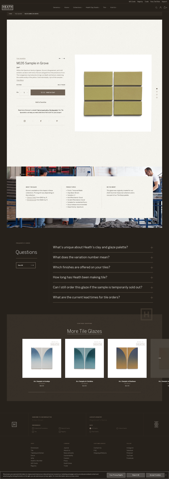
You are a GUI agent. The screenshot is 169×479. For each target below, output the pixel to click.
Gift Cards (132, 1)
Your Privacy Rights (116, 475)
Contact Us (97, 448)
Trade (146, 1)
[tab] (156, 88)
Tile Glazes (18, 13)
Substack (130, 450)
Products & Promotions (41, 428)
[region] (84, 475)
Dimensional (31, 200)
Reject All (135, 475)
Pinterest (130, 453)
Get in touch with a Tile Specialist (47, 110)
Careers (66, 458)
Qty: (18, 92)
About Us (67, 450)
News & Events (65, 428)
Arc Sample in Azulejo (42, 381)
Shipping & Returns (100, 453)
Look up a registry (96, 417)
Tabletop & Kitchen (37, 453)
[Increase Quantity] (27, 92)
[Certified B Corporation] (156, 424)
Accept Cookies (155, 475)
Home (10, 13)
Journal (66, 448)
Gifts (32, 458)
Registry (140, 1)
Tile (36, 431)
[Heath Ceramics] (14, 424)
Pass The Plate (155, 1)
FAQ (95, 450)
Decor (33, 455)
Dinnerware (34, 448)
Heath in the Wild (36, 461)
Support (164, 1)
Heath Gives (68, 463)
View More (20, 80)
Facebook (130, 458)
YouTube (130, 455)
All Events (95, 428)
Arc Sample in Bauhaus (127, 381)
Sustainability (68, 455)
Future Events (123, 428)
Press (66, 461)
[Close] (166, 475)
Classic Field (31, 197)
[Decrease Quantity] (21, 92)
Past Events (95, 431)
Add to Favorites (40, 102)
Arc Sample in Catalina (84, 381)
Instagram (130, 448)
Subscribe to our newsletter (42, 417)
